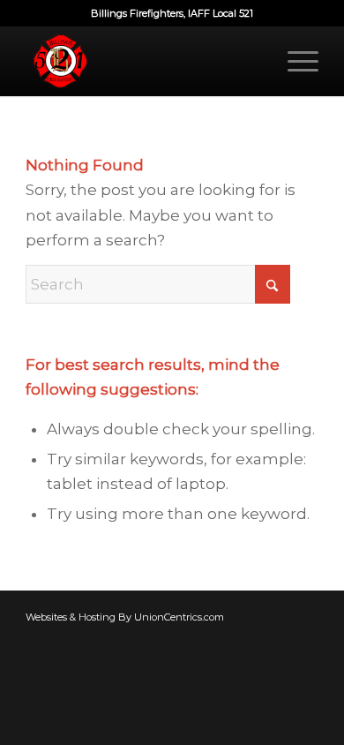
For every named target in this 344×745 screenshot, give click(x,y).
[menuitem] (294, 61)
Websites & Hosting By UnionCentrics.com (125, 617)
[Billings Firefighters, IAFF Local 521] (142, 61)
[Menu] (294, 61)
